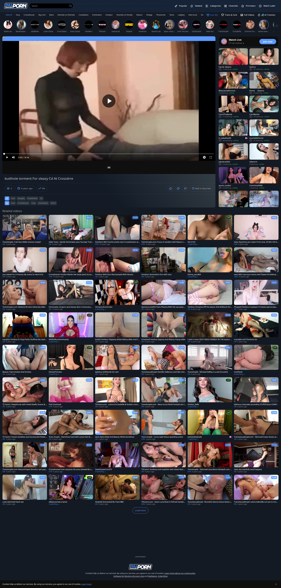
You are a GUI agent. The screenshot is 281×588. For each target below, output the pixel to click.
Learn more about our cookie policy (180, 573)
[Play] (108, 101)
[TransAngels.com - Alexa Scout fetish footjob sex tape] (163, 392)
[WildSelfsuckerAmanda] (71, 327)
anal (13, 198)
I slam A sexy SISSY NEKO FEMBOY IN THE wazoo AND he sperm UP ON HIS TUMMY (209, 339)
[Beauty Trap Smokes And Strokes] (24, 360)
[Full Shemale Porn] (16, 6)
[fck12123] (210, 230)
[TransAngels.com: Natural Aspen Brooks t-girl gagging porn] (24, 457)
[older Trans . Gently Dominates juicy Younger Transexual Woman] (71, 230)
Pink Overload (55, 404)
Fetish (53, 203)
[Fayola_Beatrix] (233, 59)
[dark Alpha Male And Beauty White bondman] (117, 425)
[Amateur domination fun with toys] (163, 262)
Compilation (83, 15)
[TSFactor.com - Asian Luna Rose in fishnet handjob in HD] (163, 490)
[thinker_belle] (210, 392)
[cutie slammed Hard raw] (24, 490)
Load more (140, 510)
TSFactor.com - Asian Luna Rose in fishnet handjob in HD (163, 502)
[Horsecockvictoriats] (117, 295)
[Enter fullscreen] (211, 157)
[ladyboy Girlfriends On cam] (117, 360)
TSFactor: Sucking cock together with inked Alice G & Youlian (163, 469)
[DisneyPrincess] (71, 360)
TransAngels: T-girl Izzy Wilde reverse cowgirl (21, 242)
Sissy (18, 15)
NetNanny (152, 576)
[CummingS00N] (264, 178)
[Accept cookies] (276, 584)
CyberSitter (163, 576)
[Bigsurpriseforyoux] (233, 83)
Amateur (109, 15)
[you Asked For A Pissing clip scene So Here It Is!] (24, 262)
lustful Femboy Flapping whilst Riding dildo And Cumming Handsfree (117, 339)
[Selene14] (264, 154)
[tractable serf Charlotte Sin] (256, 327)
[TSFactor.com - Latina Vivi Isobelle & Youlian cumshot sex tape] (117, 392)
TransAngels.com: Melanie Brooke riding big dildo (23, 307)
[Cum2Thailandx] (233, 107)
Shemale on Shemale (66, 15)
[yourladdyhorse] (264, 130)
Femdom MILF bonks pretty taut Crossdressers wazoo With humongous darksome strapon (117, 242)
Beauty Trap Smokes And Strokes (16, 372)
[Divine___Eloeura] (264, 83)
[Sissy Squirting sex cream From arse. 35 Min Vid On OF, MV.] (256, 230)
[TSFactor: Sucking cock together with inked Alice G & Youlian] (163, 457)
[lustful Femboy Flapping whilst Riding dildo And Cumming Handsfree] (117, 327)
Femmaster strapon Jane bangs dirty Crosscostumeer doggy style (70, 307)
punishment (32, 198)
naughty (21, 198)
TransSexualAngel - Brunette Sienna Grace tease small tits (210, 502)
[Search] (70, 5)
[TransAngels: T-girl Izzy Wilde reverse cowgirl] (24, 230)
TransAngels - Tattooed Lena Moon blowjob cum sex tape (210, 469)
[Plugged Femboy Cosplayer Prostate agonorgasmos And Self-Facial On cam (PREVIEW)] (256, 295)
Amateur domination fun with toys (156, 274)
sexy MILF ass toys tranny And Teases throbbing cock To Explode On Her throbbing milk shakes (256, 274)
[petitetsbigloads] (210, 425)
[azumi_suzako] (233, 178)
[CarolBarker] (264, 107)
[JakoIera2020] (233, 154)
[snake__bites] (233, 202)
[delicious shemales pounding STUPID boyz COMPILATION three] (256, 392)
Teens (171, 15)
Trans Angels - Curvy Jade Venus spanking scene (162, 437)
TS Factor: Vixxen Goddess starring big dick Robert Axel (24, 437)
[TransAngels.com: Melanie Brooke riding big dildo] (24, 295)
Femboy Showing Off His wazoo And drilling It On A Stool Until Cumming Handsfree (210, 307)
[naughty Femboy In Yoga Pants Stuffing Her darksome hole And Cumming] (24, 327)
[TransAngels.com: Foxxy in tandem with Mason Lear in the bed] (163, 230)
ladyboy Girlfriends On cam (107, 372)
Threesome (161, 15)
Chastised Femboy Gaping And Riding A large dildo (163, 339)
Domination (97, 15)
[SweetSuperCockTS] (117, 457)
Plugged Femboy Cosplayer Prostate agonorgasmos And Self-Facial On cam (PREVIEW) (256, 307)
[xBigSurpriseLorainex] (71, 490)
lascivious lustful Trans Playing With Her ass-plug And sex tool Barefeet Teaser (163, 307)
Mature (139, 15)
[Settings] (204, 157)
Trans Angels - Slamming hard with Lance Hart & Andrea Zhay (71, 437)
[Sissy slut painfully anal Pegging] (256, 457)
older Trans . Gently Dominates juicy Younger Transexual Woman (71, 242)
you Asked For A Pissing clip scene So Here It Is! (22, 274)
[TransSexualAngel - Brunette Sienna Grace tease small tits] (210, 490)
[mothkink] (256, 360)
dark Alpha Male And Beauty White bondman (114, 437)
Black (51, 15)
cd (41, 198)
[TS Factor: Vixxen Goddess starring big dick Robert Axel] (24, 425)
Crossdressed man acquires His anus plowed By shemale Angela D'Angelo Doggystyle (70, 469)
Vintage (149, 15)
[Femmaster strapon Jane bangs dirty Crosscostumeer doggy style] (71, 295)
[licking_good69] (210, 262)
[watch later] (6, 218)
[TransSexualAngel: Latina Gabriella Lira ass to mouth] (256, 490)
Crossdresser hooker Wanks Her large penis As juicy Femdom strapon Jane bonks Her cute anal (70, 274)
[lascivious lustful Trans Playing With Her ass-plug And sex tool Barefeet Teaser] (163, 295)
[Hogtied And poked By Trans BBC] (117, 490)
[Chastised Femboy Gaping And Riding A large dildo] (163, 327)
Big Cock (42, 15)
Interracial (193, 15)
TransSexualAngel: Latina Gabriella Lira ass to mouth (256, 502)
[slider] (109, 154)
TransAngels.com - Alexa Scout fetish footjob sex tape (163, 404)
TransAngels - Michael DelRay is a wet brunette (208, 372)
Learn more (86, 584)
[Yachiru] (264, 59)
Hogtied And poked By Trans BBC (109, 502)
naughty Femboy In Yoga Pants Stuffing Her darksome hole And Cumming (24, 339)
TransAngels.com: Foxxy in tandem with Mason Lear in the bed (163, 242)
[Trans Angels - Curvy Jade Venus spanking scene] (163, 425)
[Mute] (13, 157)
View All (9, 15)
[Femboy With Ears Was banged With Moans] (117, 262)
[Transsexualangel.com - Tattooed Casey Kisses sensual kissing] (256, 425)
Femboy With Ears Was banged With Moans (114, 274)
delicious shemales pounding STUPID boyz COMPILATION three (256, 404)
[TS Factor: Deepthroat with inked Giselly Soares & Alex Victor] (24, 392)
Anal (13, 203)
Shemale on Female (124, 15)
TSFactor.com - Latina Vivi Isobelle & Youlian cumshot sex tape (117, 404)
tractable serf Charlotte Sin (245, 339)
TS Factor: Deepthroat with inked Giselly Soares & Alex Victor (24, 404)
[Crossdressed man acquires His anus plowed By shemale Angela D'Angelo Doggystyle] (71, 457)
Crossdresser (29, 15)
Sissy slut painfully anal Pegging (248, 469)
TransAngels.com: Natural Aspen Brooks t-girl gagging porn (24, 469)
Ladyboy (181, 15)
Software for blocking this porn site (128, 576)
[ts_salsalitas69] (233, 130)
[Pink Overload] (71, 392)
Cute (33, 203)
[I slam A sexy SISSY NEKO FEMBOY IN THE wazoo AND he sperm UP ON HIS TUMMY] (210, 327)
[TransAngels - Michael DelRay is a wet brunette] (210, 360)
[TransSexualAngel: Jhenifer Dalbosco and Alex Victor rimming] (163, 360)
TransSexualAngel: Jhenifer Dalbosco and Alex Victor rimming (163, 372)
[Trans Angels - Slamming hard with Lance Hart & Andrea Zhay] (71, 425)
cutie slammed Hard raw (13, 502)
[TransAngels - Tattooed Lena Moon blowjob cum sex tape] (210, 457)
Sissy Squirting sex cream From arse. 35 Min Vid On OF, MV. (256, 242)
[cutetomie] (264, 202)
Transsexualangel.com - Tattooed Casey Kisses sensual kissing (256, 437)
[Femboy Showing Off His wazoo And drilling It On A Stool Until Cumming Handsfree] (210, 295)
